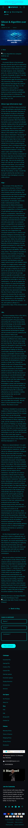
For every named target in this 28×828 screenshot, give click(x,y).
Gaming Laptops (7, 674)
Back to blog (15, 608)
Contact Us (6, 720)
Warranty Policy (7, 730)
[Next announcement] (25, 2)
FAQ (4, 709)
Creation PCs (6, 667)
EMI (4, 713)
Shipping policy (9, 824)
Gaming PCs (6, 663)
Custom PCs (6, 670)
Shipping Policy (7, 738)
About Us (5, 702)
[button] (3, 7)
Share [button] (4, 49)
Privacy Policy (7, 741)
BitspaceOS (6, 717)
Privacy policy (10, 822)
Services (5, 688)
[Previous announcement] (3, 2)
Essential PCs (7, 659)
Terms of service (18, 822)
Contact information (19, 824)
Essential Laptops (8, 678)
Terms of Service (7, 734)
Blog (4, 706)
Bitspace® (11, 819)
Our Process (6, 699)
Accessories (6, 685)
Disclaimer (6, 745)
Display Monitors (7, 681)
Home (7, 12)
